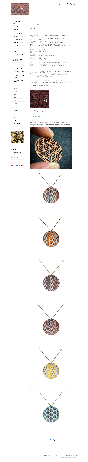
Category (59, 4)
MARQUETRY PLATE (19, 126)
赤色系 (15, 91)
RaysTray (16, 117)
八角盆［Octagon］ (19, 33)
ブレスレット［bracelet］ (19, 81)
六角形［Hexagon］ (19, 39)
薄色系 (15, 100)
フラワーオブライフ (40, 24)
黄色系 (15, 97)
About (53, 4)
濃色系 (15, 88)
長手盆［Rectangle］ (18, 30)
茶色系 (15, 94)
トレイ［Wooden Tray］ (17, 22)
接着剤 (15, 103)
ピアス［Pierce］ (18, 68)
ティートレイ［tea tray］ (19, 51)
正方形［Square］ (18, 36)
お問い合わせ (16, 157)
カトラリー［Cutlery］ (19, 46)
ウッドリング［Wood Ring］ (19, 76)
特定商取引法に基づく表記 (17, 153)
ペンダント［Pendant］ (19, 64)
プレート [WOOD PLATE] (18, 107)
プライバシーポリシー (57, 455)
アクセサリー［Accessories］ (18, 60)
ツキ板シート (16, 85)
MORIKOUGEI (16, 114)
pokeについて (16, 149)
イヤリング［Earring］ (19, 72)
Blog (64, 4)
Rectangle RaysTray (19, 55)
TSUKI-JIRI (16, 110)
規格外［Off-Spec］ (19, 42)
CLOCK (15, 120)
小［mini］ (16, 26)
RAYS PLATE (17, 123)
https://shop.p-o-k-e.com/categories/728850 (39, 85)
